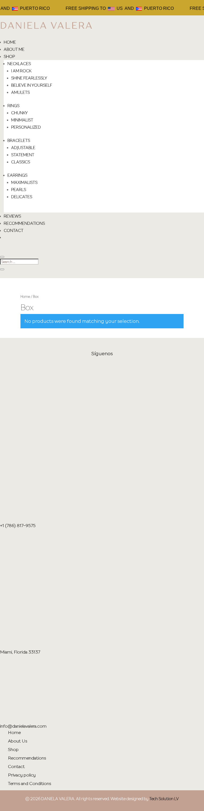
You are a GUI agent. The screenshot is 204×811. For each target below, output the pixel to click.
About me (14, 49)
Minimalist (22, 119)
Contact (13, 230)
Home (10, 42)
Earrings (17, 175)
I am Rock (21, 70)
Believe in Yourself (31, 85)
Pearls (18, 189)
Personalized (26, 127)
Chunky (19, 112)
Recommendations (24, 223)
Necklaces (19, 63)
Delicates (21, 196)
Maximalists (24, 182)
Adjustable (23, 147)
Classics (20, 161)
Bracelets (18, 140)
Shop (9, 56)
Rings (13, 105)
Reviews (12, 216)
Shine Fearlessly (29, 77)
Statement (22, 154)
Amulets (20, 92)
